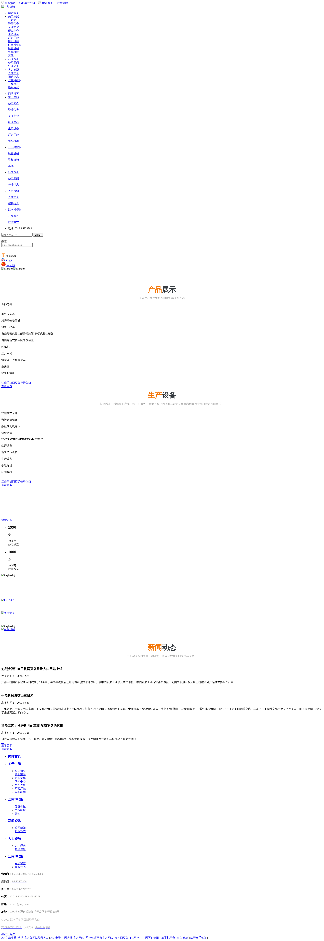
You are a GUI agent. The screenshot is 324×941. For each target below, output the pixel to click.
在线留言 (13, 83)
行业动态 (13, 66)
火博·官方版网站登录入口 (33, 937)
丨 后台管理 (61, 3)
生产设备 (13, 34)
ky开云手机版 (198, 937)
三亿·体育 (182, 937)
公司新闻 (13, 62)
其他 (11, 55)
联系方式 (13, 87)
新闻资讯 (13, 59)
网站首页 (13, 12)
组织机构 (13, 41)
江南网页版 (121, 937)
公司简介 (13, 20)
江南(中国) (14, 44)
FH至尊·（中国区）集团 (144, 937)
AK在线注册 (8, 937)
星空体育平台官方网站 (99, 937)
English (9, 260)
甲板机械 (13, 51)
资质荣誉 (13, 23)
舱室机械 (13, 48)
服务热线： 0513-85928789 (20, 3)
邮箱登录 (48, 3)
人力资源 (13, 69)
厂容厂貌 (13, 37)
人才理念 (13, 73)
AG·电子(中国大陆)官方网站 (67, 937)
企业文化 (13, 27)
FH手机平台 (168, 937)
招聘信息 (13, 76)
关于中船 (13, 16)
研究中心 (13, 30)
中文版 (10, 265)
